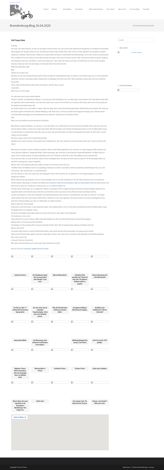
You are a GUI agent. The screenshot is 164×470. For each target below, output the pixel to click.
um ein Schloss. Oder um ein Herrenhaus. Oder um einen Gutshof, (68, 183)
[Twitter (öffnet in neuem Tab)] (147, 2)
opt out (151, 467)
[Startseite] (130, 25)
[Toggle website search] (153, 9)
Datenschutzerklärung (139, 467)
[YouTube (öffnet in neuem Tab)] (153, 2)
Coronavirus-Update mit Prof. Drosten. (36, 249)
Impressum (126, 467)
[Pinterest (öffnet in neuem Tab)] (150, 2)
